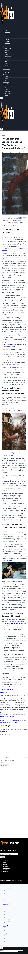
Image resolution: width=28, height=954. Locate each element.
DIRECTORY (6, 82)
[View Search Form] (1, 98)
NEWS (5, 46)
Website (2, 762)
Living (6, 37)
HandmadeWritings (8, 560)
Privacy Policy (7, 91)
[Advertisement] (14, 787)
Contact (6, 89)
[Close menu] (0, 885)
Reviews (7, 918)
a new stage (17, 379)
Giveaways (7, 70)
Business (6, 44)
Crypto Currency (8, 65)
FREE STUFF (5, 920)
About (4, 862)
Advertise (7, 87)
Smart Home (7, 57)
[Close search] (1, 948)
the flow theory (12, 462)
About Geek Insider (8, 85)
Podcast (6, 95)
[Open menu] (1, 129)
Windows (7, 50)
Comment (3, 749)
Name (1, 754)
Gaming (6, 35)
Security (6, 59)
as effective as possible (17, 623)
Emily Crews (6, 152)
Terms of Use (6, 869)
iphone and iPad (8, 56)
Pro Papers (18, 668)
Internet (6, 61)
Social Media (7, 43)
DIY (6, 80)
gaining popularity (21, 217)
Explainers (7, 78)
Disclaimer (5, 866)
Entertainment (7, 32)
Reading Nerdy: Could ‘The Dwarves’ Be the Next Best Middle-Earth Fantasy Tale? (13, 720)
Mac (6, 52)
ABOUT (4, 934)
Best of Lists (7, 72)
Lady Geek (7, 39)
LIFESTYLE (5, 888)
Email (26, 757)
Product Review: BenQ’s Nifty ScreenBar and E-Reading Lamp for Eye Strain (12, 714)
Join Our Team (7, 93)
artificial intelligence (7, 689)
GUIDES (4, 926)
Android (6, 54)
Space (6, 63)
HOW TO (6, 76)
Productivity (7, 41)
